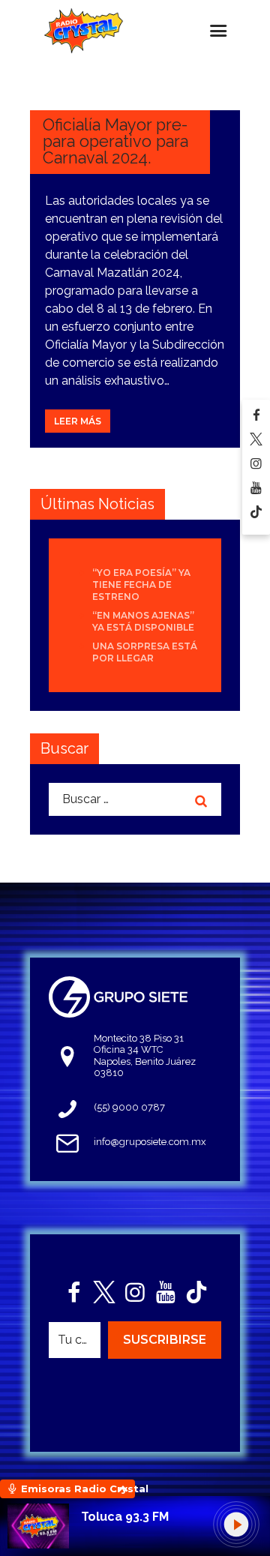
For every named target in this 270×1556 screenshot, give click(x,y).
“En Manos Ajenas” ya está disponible (143, 621)
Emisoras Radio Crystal (78, 1489)
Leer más (77, 421)
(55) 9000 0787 (129, 1107)
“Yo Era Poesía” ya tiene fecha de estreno (141, 584)
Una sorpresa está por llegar (144, 652)
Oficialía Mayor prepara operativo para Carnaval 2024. (115, 140)
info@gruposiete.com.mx (150, 1141)
